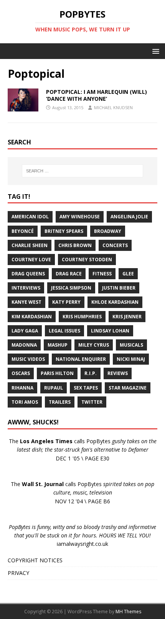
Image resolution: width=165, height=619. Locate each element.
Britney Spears (64, 231)
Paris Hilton (57, 373)
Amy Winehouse (79, 216)
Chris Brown (75, 245)
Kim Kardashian (32, 316)
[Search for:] (82, 170)
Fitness (102, 273)
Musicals (131, 345)
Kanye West (26, 302)
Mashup (58, 345)
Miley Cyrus (93, 345)
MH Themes (128, 611)
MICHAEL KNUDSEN (113, 107)
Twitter (91, 402)
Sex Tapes (86, 388)
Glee (128, 273)
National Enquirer (81, 359)
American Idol (30, 216)
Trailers (60, 402)
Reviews (117, 373)
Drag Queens (28, 273)
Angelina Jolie (129, 216)
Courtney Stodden (87, 259)
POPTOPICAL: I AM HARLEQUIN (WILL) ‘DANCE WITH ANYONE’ (96, 95)
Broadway (107, 231)
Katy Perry (66, 302)
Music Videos (28, 359)
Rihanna (22, 388)
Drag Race (69, 273)
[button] (154, 50)
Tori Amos (25, 402)
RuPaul (53, 388)
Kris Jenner (127, 316)
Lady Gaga (25, 331)
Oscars (21, 373)
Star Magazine (128, 388)
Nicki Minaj (131, 359)
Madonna (24, 345)
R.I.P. (90, 373)
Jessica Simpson (71, 288)
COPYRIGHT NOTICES (35, 560)
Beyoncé (23, 231)
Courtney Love (31, 259)
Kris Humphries (82, 316)
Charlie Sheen (30, 245)
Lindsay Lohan (110, 331)
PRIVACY (18, 572)
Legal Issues (64, 331)
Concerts (115, 245)
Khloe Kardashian (115, 302)
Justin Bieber (118, 288)
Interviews (26, 288)
